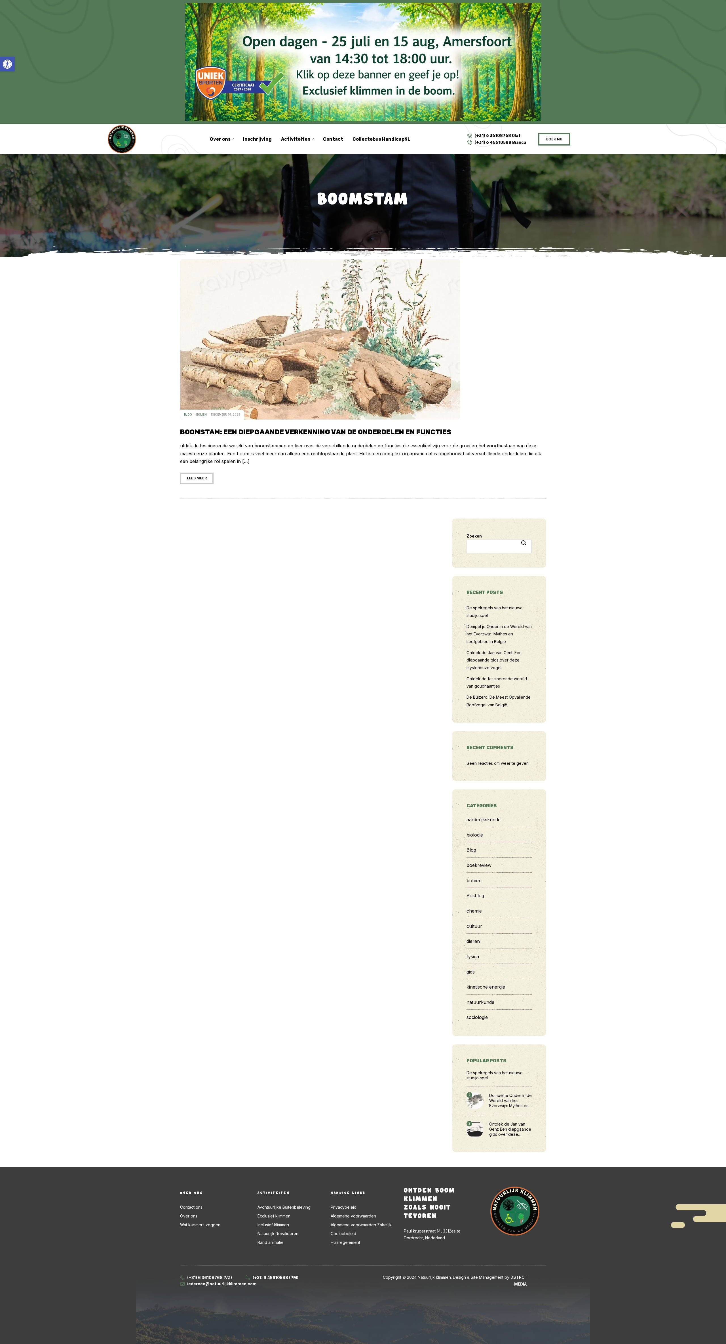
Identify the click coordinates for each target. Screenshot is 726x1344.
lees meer (197, 478)
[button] (7, 64)
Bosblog (475, 895)
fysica (473, 956)
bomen (201, 414)
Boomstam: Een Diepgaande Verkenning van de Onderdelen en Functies (315, 432)
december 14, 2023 (225, 414)
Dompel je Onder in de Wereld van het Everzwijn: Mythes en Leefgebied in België (499, 634)
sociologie (477, 1017)
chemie (474, 911)
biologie (475, 835)
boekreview (479, 865)
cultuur (474, 926)
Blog (188, 414)
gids (471, 972)
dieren (473, 941)
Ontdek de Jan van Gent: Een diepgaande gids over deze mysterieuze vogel (494, 660)
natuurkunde (480, 1002)
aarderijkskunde (484, 819)
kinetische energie (486, 987)
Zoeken (474, 536)
